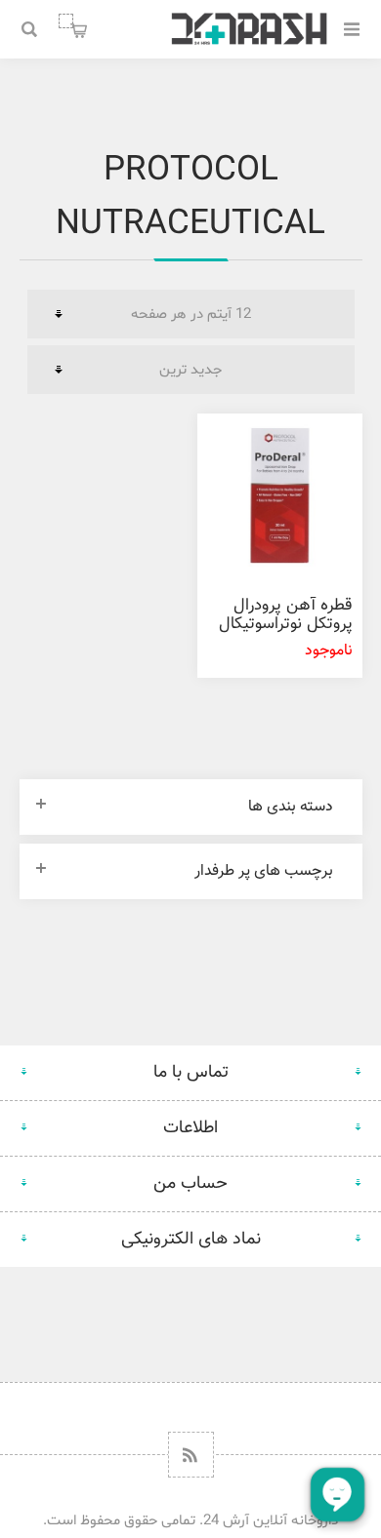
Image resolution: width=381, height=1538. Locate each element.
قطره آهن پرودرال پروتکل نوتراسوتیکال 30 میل (286, 624)
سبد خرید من (66, 20)
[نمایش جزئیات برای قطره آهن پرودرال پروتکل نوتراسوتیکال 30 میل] (279, 495)
